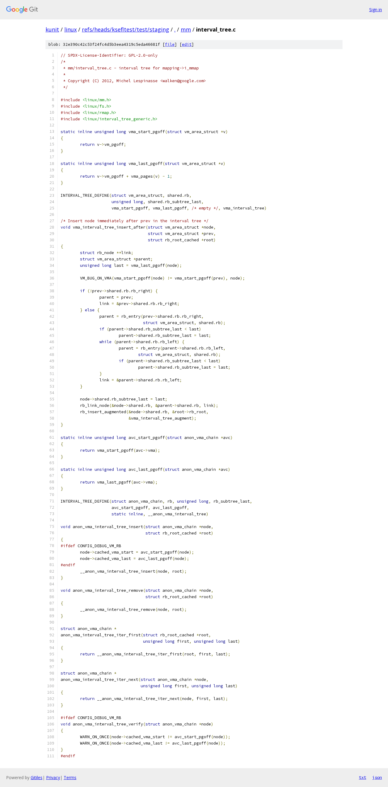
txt (362, 777)
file (170, 44)
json (377, 777)
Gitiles (36, 777)
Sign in (375, 9)
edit (187, 44)
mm (186, 29)
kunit (52, 29)
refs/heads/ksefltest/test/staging (125, 29)
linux (70, 29)
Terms (70, 777)
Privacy (53, 777)
